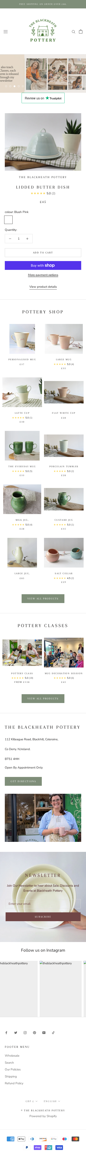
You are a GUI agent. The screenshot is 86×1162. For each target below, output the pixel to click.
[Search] (73, 31)
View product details (43, 287)
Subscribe (43, 916)
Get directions (23, 781)
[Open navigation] (6, 31)
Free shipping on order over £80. (43, 4)
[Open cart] (80, 31)
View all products (43, 598)
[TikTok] (53, 1032)
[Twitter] (15, 1032)
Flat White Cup (64, 413)
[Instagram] (25, 1032)
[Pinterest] (34, 1032)
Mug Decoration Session (64, 673)
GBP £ (30, 1101)
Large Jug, (22, 573)
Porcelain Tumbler (63, 466)
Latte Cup (22, 413)
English (50, 1101)
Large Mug (64, 359)
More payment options (43, 275)
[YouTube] (43, 1032)
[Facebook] (6, 1032)
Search (9, 1063)
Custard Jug (64, 520)
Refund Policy (14, 1083)
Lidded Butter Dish (43, 187)
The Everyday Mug (22, 466)
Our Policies (13, 1069)
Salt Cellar (64, 573)
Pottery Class (22, 673)
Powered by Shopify (43, 1116)
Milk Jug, (22, 520)
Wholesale (12, 1056)
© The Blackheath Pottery (43, 1110)
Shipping (11, 1076)
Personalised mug (22, 359)
